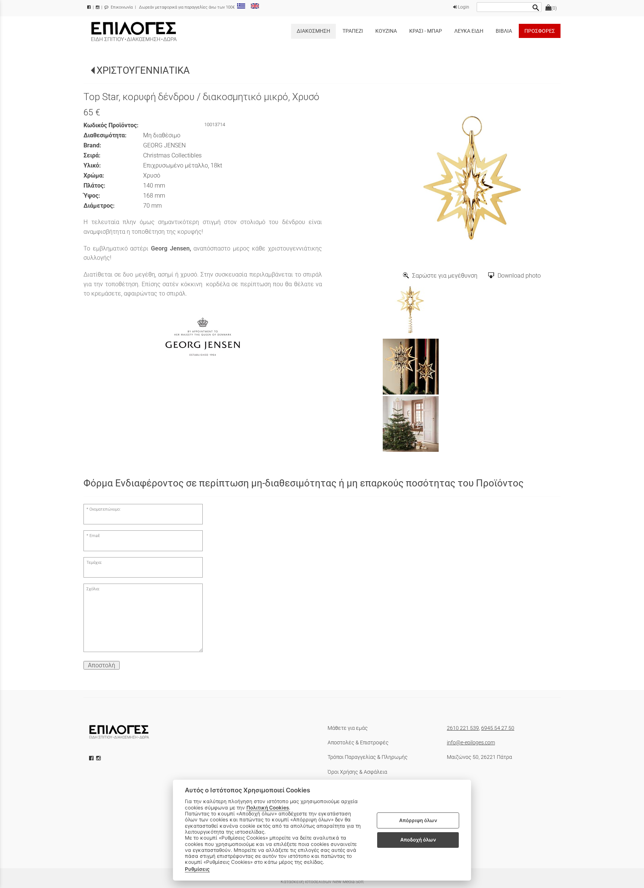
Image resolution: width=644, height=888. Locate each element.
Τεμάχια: (94, 562)
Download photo (519, 275)
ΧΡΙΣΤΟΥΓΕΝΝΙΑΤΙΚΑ (143, 70)
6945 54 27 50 (497, 728)
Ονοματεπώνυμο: (104, 509)
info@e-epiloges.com (471, 742)
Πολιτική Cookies (267, 808)
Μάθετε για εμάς (348, 728)
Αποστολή (101, 665)
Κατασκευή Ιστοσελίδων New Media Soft (322, 881)
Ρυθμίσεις (197, 869)
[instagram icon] (99, 758)
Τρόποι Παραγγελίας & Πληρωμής (368, 757)
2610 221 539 (463, 728)
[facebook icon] (92, 758)
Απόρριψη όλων (418, 820)
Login (463, 7)
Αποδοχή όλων (418, 840)
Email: (94, 535)
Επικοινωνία (121, 7)
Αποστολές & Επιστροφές (358, 742)
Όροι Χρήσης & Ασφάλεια (357, 772)
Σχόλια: (93, 589)
